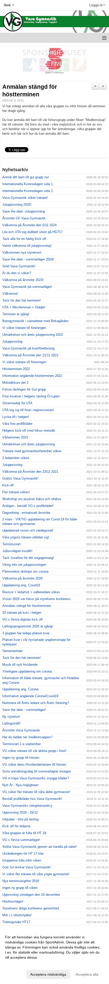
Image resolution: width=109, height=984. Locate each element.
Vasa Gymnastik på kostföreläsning (28, 348)
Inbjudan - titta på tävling (20, 819)
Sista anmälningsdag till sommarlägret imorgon (36, 771)
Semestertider (12, 651)
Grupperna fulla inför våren (21, 860)
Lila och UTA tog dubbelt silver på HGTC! (32, 232)
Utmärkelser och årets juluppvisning (28, 444)
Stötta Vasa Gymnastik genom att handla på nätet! (39, 847)
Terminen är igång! (15, 314)
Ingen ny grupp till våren (20, 888)
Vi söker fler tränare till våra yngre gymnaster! (35, 874)
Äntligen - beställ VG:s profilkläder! (27, 506)
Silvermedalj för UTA (17, 403)
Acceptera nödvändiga (48, 974)
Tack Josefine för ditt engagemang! (28, 558)
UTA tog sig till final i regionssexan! (28, 410)
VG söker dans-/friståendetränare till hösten (34, 764)
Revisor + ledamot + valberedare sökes (31, 592)
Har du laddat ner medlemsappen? (27, 737)
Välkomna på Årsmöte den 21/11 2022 (30, 355)
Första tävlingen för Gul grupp (24, 389)
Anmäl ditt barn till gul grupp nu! (25, 177)
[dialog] (54, 955)
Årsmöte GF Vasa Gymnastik (24, 218)
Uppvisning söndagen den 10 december (31, 895)
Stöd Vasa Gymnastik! (18, 266)
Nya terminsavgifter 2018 (20, 881)
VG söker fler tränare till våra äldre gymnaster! (36, 792)
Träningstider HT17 (16, 922)
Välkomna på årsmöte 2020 (22, 578)
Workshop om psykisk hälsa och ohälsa (31, 499)
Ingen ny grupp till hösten (20, 758)
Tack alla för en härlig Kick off (24, 239)
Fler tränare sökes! (16, 492)
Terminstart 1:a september (21, 744)
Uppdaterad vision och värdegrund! (27, 530)
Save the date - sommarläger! (24, 710)
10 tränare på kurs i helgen (21, 612)
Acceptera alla (87, 974)
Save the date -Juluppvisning (23, 211)
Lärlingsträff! (11, 723)
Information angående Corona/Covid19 (30, 696)
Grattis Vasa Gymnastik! (20, 478)
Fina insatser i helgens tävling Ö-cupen (31, 396)
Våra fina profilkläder (17, 424)
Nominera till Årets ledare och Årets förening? (35, 703)
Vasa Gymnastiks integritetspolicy (27, 805)
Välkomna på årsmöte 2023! (23, 280)
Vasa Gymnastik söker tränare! (25, 198)
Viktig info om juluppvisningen (24, 565)
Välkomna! (10, 293)
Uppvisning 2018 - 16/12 (20, 812)
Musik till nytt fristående (20, 664)
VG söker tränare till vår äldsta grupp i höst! (34, 751)
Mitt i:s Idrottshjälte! (17, 915)
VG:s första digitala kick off (22, 619)
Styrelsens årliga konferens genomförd (30, 908)
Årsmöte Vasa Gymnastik (21, 730)
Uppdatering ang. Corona (20, 689)
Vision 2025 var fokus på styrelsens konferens (36, 599)
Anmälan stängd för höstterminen (26, 606)
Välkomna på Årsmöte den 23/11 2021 (30, 471)
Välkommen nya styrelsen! (22, 252)
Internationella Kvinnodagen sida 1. (28, 184)
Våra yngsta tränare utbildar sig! (25, 537)
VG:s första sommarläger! (21, 840)
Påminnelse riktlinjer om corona (25, 571)
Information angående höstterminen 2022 (32, 376)
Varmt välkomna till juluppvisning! (26, 246)
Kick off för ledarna (16, 826)
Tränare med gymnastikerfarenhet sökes (32, 451)
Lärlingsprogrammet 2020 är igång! (27, 626)
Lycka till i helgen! (15, 417)
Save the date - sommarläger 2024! (28, 259)
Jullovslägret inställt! (17, 551)
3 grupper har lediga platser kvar (25, 633)
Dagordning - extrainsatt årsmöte (26, 513)
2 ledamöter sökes (15, 458)
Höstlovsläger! (12, 901)
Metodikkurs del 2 (15, 382)
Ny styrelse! (11, 716)
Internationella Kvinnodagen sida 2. (28, 191)
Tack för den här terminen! (21, 300)
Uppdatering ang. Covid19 (21, 585)
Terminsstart (11, 544)
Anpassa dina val (18, 964)
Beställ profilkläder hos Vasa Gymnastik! (32, 799)
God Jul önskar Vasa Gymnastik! (26, 867)
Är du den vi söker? (16, 273)
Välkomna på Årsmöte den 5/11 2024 (29, 225)
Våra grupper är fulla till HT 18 (24, 833)
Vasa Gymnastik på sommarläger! (27, 287)
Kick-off (8, 485)
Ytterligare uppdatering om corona (27, 671)
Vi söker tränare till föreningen (24, 328)
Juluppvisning (12, 341)
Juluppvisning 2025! (16, 204)
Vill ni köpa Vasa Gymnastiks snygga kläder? (35, 778)
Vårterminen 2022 (15, 437)
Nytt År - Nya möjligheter (20, 785)
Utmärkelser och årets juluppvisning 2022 (32, 335)
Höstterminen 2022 (16, 369)
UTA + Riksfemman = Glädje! (23, 307)
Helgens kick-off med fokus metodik (28, 430)
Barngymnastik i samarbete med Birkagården (35, 321)
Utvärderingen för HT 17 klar (23, 853)
